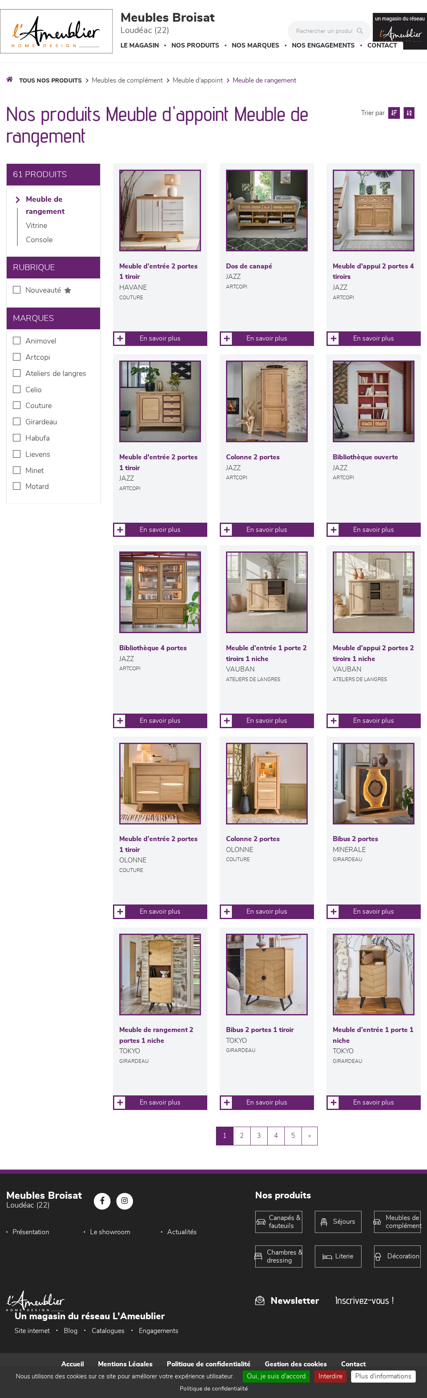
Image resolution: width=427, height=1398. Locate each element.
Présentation (31, 1232)
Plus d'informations (383, 1376)
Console (39, 240)
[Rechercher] (362, 31)
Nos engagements (323, 46)
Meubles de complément (127, 80)
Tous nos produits (50, 81)
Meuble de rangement (264, 80)
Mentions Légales (125, 1364)
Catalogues (108, 1331)
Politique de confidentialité (209, 1364)
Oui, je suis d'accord (276, 1376)
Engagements (158, 1331)
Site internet (32, 1331)
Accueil (72, 1364)
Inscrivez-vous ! (364, 1300)
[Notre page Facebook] (102, 1201)
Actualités (182, 1232)
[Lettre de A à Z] (408, 113)
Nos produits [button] (195, 46)
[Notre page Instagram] (124, 1201)
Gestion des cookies (296, 1364)
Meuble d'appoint (198, 80)
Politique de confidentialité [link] (214, 1389)
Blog (71, 1331)
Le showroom (110, 1232)
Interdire (330, 1376)
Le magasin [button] (140, 46)
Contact (382, 46)
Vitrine (36, 226)
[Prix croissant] (393, 113)
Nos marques (255, 46)
